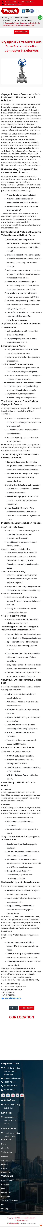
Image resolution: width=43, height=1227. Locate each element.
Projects (4, 1164)
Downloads (5, 1184)
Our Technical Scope (19, 18)
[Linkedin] (17, 1095)
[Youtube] (22, 1095)
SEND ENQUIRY (21, 31)
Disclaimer (5, 1196)
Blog (3, 1188)
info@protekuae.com (13, 4)
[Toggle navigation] (40, 11)
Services (4, 1156)
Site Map (4, 1209)
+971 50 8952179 (27, 2)
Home (4, 18)
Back (14, 1008)
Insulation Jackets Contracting (18, 20)
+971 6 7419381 (10, 2)
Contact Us (6, 1172)
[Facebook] (3, 1095)
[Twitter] (8, 1095)
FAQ (3, 1204)
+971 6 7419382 (10, 1090)
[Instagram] (13, 1095)
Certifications (7, 1180)
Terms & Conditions (9, 1200)
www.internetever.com (27, 1223)
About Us (5, 1148)
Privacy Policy (6, 1192)
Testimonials (6, 1152)
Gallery (4, 1168)
